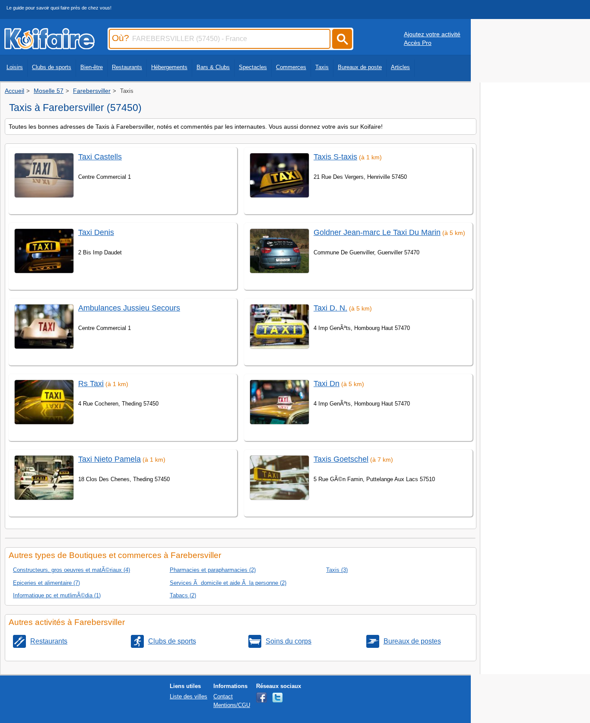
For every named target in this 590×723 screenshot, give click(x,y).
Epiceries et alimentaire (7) (46, 583)
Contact (223, 696)
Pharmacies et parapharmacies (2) (213, 570)
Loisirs (14, 67)
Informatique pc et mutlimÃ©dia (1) (57, 595)
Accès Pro (417, 42)
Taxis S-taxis (335, 156)
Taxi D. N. (330, 308)
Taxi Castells (100, 156)
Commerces (291, 67)
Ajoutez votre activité (432, 34)
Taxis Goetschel (341, 459)
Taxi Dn (326, 383)
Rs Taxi (91, 383)
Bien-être (91, 67)
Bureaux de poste (360, 67)
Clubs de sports (51, 67)
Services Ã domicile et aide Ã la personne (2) (228, 583)
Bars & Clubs (213, 67)
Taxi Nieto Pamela (109, 459)
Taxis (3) (337, 570)
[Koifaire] (49, 46)
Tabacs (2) (183, 595)
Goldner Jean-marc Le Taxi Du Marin (377, 232)
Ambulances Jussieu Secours (129, 308)
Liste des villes (188, 696)
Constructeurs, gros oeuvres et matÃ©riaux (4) (71, 570)
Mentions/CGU (231, 705)
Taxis (322, 67)
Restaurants (127, 67)
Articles (400, 67)
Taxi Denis (96, 232)
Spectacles (253, 67)
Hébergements (169, 67)
